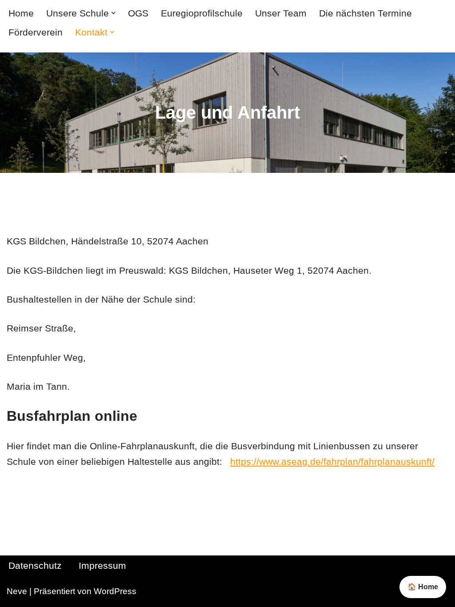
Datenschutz (35, 566)
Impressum (102, 566)
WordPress (115, 591)
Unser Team (281, 13)
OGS (138, 13)
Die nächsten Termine (365, 13)
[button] (113, 13)
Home (21, 13)
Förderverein (35, 32)
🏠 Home (422, 587)
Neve (17, 591)
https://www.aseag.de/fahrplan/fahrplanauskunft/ (332, 461)
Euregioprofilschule (202, 13)
